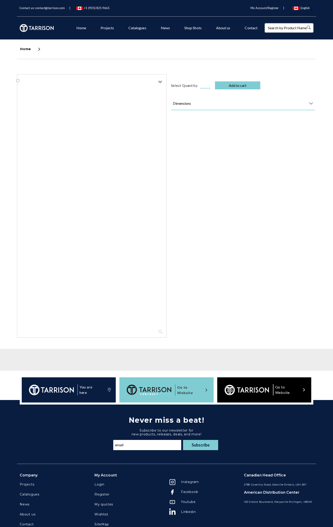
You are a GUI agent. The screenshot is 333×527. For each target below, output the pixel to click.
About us (223, 28)
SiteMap (101, 524)
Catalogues (137, 28)
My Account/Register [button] (265, 8)
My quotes (103, 504)
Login (99, 484)
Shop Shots (193, 28)
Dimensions (182, 103)
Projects (107, 28)
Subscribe (201, 444)
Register (101, 494)
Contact (251, 28)
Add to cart (237, 85)
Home (81, 28)
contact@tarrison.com (50, 8)
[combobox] (301, 10)
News (165, 28)
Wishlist (101, 514)
